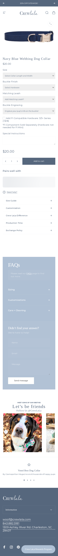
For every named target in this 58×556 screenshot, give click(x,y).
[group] (37, 432)
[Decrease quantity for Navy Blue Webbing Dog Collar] (5, 161)
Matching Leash (11, 93)
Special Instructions (14, 133)
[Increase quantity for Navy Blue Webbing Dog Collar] (17, 161)
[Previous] (4, 3)
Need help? (12, 192)
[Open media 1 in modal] (50, 23)
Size (5, 70)
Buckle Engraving (12, 105)
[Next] (54, 3)
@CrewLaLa (35, 410)
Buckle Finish (10, 81)
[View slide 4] (33, 480)
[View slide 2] (27, 480)
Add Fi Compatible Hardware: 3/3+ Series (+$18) (27, 119)
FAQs (29, 273)
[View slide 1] (24, 480)
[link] (29, 529)
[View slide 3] (30, 480)
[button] (6, 432)
